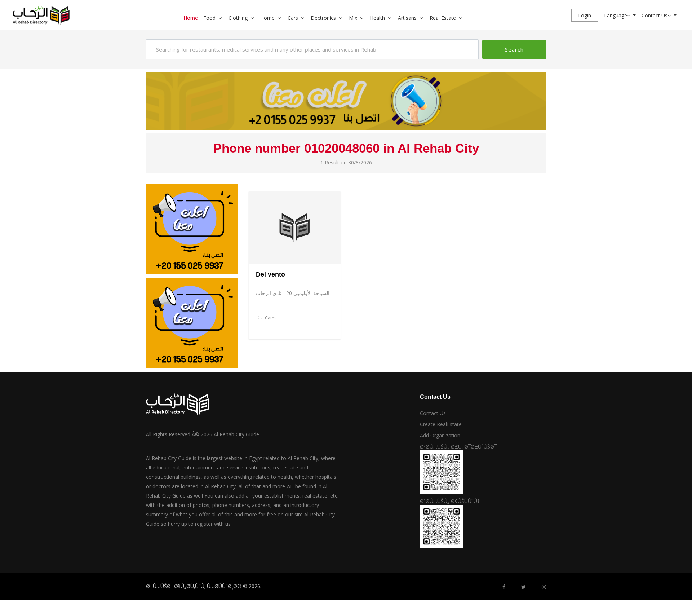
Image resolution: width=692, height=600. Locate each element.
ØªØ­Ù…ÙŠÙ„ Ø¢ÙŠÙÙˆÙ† (450, 501)
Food (209, 17)
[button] (223, 18)
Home (190, 17)
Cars (293, 17)
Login (584, 15)
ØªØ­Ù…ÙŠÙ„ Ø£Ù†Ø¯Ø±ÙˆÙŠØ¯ (458, 446)
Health (377, 17)
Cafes (270, 318)
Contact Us (654, 15)
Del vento (270, 274)
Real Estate (443, 17)
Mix (353, 17)
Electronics (323, 17)
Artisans (407, 17)
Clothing (238, 17)
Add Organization (440, 435)
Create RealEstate (441, 424)
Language (615, 15)
